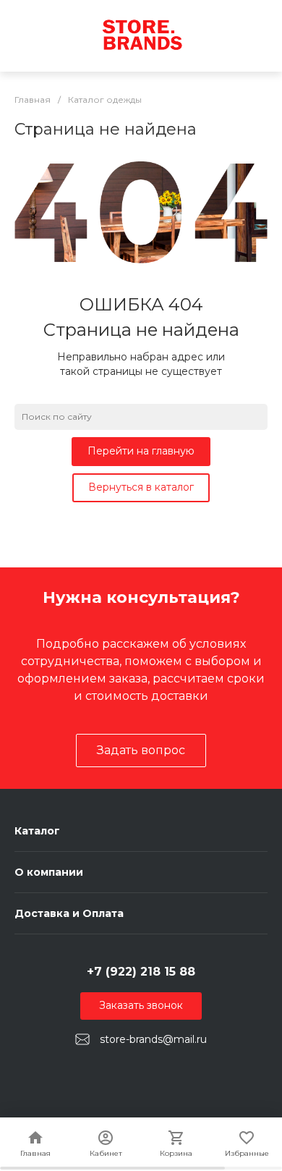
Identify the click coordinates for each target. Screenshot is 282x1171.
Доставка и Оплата (69, 913)
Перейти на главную (141, 450)
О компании (48, 872)
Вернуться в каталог (141, 487)
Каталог (37, 830)
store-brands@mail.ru (153, 1039)
